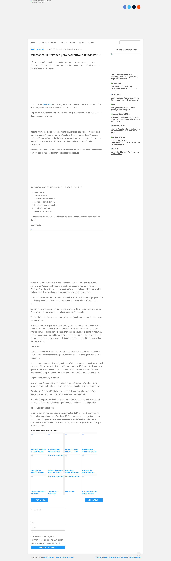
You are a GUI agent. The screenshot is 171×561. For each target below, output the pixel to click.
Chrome (53, 42)
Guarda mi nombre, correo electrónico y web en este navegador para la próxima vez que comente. (47, 539)
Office (62, 42)
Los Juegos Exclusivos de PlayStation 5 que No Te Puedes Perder (124, 88)
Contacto (131, 557)
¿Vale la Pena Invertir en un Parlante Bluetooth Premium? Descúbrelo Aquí (125, 131)
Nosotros (124, 557)
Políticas (98, 557)
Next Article (93, 500)
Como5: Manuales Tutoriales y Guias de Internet (58, 557)
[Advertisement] (85, 26)
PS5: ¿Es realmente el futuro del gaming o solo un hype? (124, 109)
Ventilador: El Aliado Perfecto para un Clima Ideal (125, 153)
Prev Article (40, 500)
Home (33, 49)
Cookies (105, 557)
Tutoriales (42, 42)
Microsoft (47, 104)
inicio (33, 42)
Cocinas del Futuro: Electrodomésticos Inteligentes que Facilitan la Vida (125, 142)
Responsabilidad (114, 557)
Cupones (91, 42)
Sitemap (137, 557)
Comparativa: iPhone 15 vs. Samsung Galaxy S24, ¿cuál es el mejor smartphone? (124, 77)
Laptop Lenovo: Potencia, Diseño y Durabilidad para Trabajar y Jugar (125, 99)
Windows (71, 42)
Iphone (81, 42)
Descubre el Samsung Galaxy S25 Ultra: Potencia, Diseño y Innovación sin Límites (125, 119)
